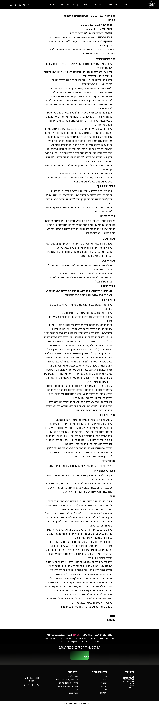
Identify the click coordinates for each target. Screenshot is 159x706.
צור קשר (52, 5)
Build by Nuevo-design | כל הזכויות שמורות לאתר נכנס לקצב (79, 703)
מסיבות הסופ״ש (98, 5)
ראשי (125, 5)
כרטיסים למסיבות (113, 5)
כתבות (69, 5)
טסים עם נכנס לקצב (82, 5)
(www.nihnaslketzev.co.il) (61, 635)
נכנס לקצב (76, 635)
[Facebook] (24, 5)
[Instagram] (20, 5)
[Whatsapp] (11, 5)
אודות (61, 5)
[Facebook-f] (29, 685)
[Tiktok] (15, 5)
